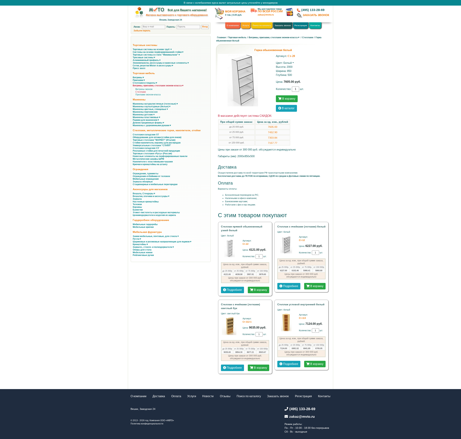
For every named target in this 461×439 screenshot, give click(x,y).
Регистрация (300, 25)
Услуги (245, 25)
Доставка (159, 396)
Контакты (315, 25)
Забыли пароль (142, 31)
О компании (233, 25)
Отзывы (225, 396)
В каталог (288, 108)
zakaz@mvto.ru (266, 15)
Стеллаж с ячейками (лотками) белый (301, 226)
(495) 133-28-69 (313, 10)
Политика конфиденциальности (147, 423)
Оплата (176, 396)
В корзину (288, 98)
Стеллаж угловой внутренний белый (301, 304)
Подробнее (234, 289)
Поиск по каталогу (262, 25)
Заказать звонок (283, 25)
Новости (208, 396)
